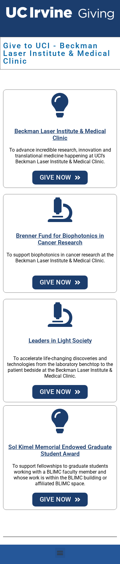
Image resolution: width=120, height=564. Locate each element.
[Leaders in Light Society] (60, 314)
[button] (60, 553)
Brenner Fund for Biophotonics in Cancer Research (60, 239)
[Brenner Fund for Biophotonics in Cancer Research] (60, 209)
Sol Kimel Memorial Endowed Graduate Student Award (60, 450)
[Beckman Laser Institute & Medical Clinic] (60, 105)
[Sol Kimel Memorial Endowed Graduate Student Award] (60, 421)
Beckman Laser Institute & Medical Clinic (60, 134)
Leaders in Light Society (60, 340)
